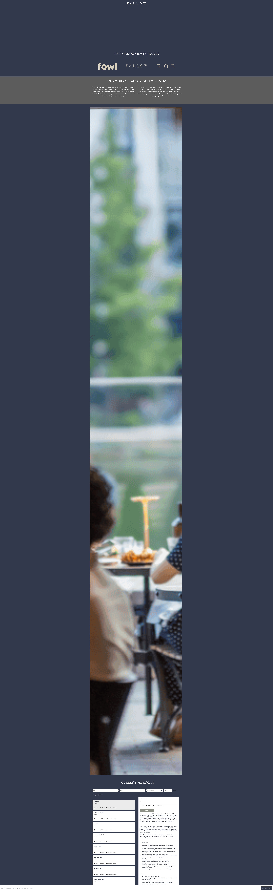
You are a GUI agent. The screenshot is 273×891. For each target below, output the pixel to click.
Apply (146, 810)
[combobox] (93, 790)
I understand (266, 888)
